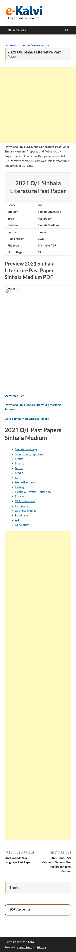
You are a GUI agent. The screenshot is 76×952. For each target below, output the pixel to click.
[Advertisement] (38, 105)
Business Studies (25, 510)
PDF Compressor (20, 909)
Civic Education (25, 501)
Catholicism (22, 506)
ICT (17, 477)
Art (17, 520)
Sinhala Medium (40, 45)
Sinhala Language (26, 449)
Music (19, 468)
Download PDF (14, 395)
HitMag (41, 947)
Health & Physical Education (33, 491)
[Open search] (67, 30)
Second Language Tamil (29, 454)
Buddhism (21, 515)
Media (19, 472)
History (20, 487)
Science (19, 463)
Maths (19, 458)
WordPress (25, 947)
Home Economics (26, 482)
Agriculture (22, 524)
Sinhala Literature (20, 45)
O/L (6, 45)
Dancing (20, 496)
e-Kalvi (30, 941)
